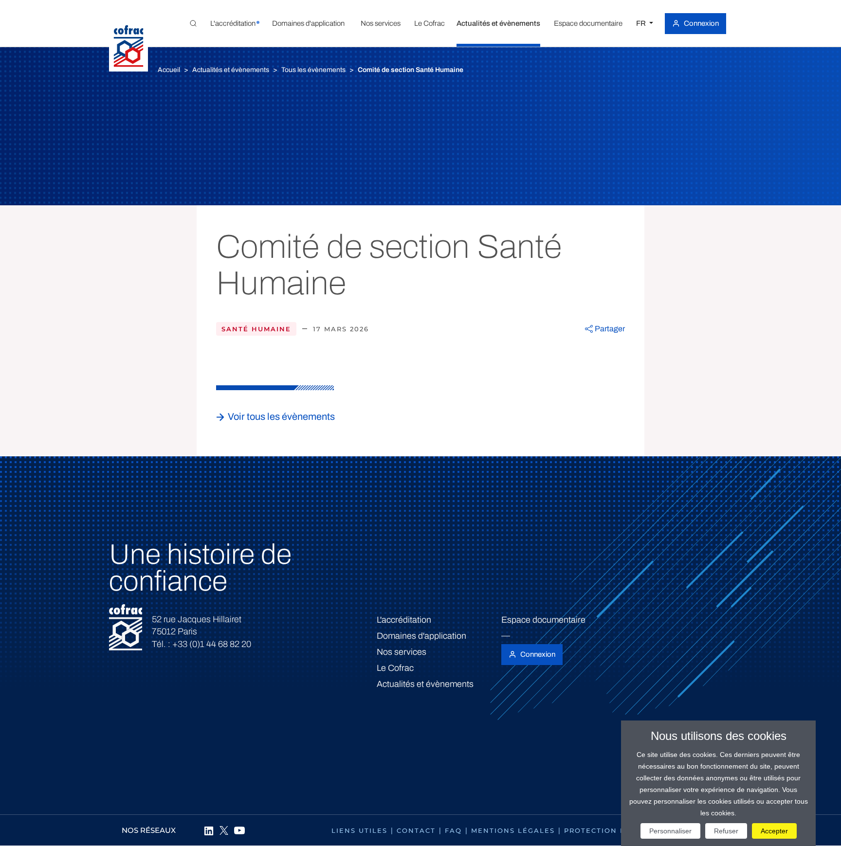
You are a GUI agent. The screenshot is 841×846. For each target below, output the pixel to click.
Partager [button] (610, 328)
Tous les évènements (313, 69)
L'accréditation (404, 620)
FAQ (453, 830)
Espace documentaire (543, 620)
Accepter (774, 831)
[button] (232, 23)
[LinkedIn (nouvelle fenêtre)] (208, 830)
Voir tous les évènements (281, 416)
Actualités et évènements (230, 69)
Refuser (726, 831)
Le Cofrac (395, 668)
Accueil (169, 69)
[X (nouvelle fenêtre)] (224, 830)
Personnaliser (670, 831)
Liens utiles (359, 830)
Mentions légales (513, 830)
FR (641, 23)
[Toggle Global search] (193, 23)
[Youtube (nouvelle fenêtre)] (239, 830)
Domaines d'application (421, 636)
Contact (416, 830)
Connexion (701, 23)
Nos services (401, 652)
